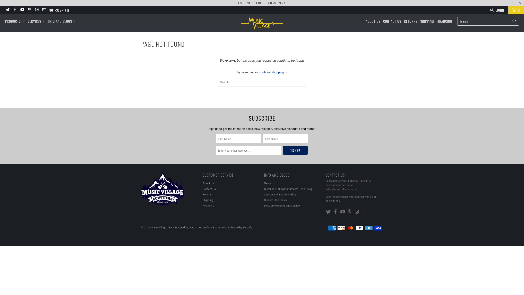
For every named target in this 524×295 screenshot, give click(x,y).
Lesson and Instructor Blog (280, 194)
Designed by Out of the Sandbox (192, 227)
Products (13, 21)
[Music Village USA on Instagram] (36, 10)
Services (35, 21)
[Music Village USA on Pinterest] (29, 10)
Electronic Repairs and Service (282, 205)
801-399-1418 (59, 10)
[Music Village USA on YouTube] (22, 10)
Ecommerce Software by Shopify (232, 227)
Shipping (427, 21)
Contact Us (392, 21)
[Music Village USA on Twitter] (7, 10)
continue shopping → (273, 72)
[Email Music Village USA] (44, 10)
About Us (373, 21)
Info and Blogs (60, 21)
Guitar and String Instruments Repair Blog (288, 189)
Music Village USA (161, 227)
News (267, 183)
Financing (444, 21)
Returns (410, 21)
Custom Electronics (275, 200)
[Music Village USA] (262, 23)
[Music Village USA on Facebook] (14, 10)
